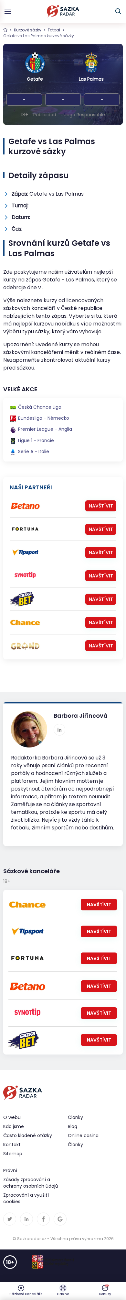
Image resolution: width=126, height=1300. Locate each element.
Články (75, 1144)
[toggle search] (118, 11)
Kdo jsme (13, 1126)
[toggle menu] (7, 11)
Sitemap (12, 1153)
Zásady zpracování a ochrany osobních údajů (30, 1182)
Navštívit (101, 506)
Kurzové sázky (27, 30)
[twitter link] (9, 1219)
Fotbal (54, 30)
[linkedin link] (59, 730)
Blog (72, 1126)
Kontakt (12, 1144)
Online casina (83, 1135)
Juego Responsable (83, 114)
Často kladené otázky (27, 1135)
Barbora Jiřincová (81, 716)
